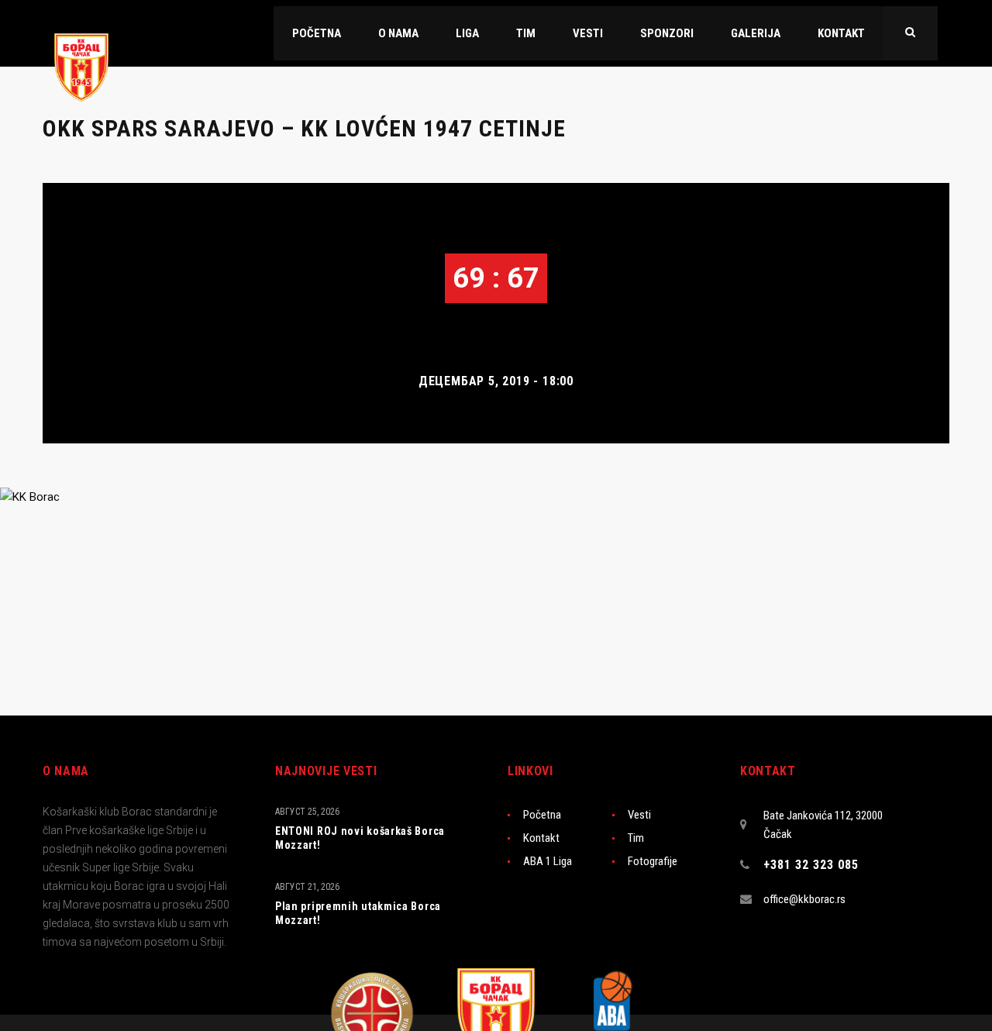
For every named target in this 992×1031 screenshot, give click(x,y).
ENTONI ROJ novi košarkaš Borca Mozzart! (360, 838)
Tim (636, 838)
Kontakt (541, 838)
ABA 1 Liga (547, 861)
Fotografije (652, 861)
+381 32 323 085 (811, 864)
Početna (542, 815)
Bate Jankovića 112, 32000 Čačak (823, 825)
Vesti (639, 815)
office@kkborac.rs (804, 899)
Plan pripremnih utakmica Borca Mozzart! (358, 913)
